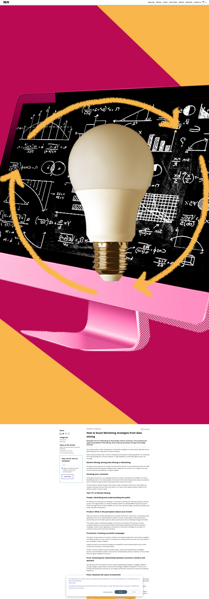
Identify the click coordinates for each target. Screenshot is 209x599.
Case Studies (173, 2)
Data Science (63, 440)
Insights (181, 2)
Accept (121, 592)
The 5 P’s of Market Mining (66, 453)
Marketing (62, 442)
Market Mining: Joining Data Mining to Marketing (70, 448)
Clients (165, 2)
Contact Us (197, 2)
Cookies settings (107, 592)
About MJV (151, 2)
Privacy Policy (72, 582)
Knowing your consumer (66, 451)
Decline (134, 592)
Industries (189, 2)
